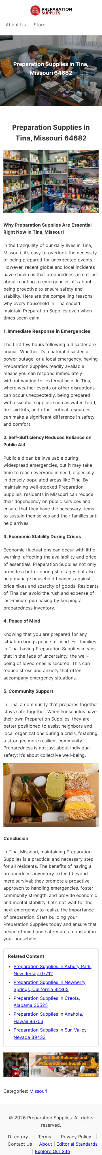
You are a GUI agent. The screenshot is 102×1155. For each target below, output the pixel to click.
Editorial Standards (76, 1144)
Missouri (38, 1091)
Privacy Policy (76, 1136)
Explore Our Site (52, 1151)
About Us (16, 24)
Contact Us (20, 1144)
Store (39, 24)
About (45, 1144)
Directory (18, 1136)
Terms (44, 1136)
